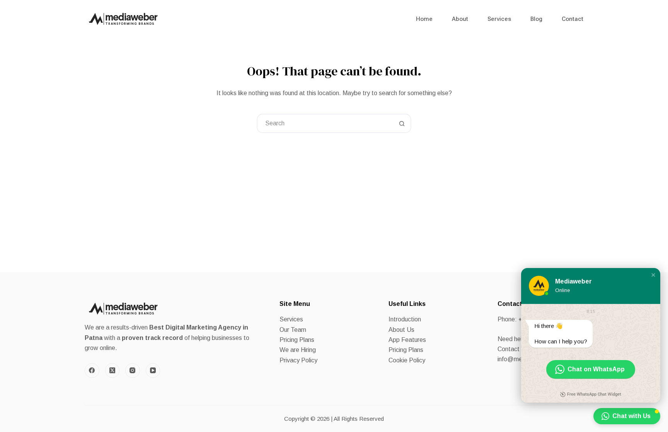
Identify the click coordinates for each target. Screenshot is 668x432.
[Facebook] (92, 370)
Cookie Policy (407, 360)
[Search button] (402, 123)
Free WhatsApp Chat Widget (594, 394)
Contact (572, 18)
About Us (401, 329)
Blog (536, 18)
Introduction (405, 319)
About (460, 18)
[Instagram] (132, 370)
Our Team (292, 329)
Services (499, 18)
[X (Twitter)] (112, 370)
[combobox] (325, 123)
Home (424, 18)
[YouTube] (153, 370)
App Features (407, 339)
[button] (653, 275)
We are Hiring (297, 350)
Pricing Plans (296, 339)
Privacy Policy (298, 360)
